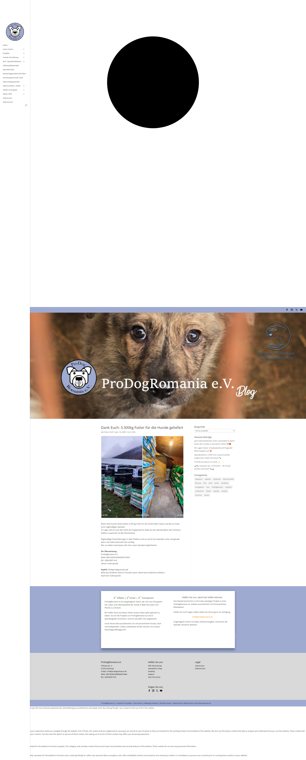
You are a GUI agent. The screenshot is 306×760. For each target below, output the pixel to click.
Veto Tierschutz (154, 677)
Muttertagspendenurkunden (14, 73)
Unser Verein (8, 49)
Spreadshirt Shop (155, 668)
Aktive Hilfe (7, 94)
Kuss (208, 487)
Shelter (208, 491)
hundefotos (225, 483)
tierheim (224, 491)
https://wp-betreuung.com (203, 703)
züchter (206, 495)
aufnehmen (217, 479)
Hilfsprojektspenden (11, 65)
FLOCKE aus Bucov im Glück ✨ (207, 462)
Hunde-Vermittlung (10, 57)
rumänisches (199, 491)
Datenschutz (8, 102)
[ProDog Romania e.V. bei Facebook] (150, 691)
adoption (208, 479)
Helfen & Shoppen (10, 90)
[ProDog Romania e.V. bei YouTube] (161, 691)
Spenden (216, 491)
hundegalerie (199, 487)
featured (198, 483)
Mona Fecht (109, 432)
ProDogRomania (217, 487)
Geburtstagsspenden (11, 82)
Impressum (7, 98)
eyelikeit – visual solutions (135, 703)
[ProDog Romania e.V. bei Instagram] (154, 691)
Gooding (151, 671)
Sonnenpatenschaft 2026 (13, 78)
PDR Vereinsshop (155, 666)
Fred (204, 483)
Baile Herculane (228, 479)
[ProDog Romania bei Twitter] (157, 691)
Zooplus (151, 674)
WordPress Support (166, 703)
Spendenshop (8, 69)
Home (5, 45)
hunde (216, 483)
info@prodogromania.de (202, 617)
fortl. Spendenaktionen (12, 61)
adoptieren (198, 479)
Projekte (6, 53)
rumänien (228, 487)
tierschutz (198, 495)
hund (210, 483)
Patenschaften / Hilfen (12, 86)
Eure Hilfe (131, 432)
